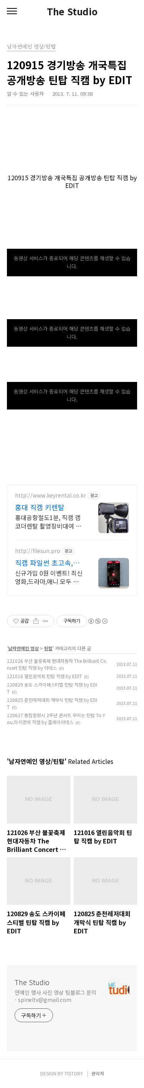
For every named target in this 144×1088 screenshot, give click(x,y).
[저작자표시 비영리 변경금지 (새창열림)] (97, 621)
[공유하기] (36, 621)
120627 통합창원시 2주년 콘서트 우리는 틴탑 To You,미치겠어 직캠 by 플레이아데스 (56, 718)
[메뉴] (12, 11)
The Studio (72, 11)
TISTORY (74, 1073)
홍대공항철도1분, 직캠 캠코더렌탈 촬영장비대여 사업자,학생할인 (48, 521)
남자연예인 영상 (23, 648)
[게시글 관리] (45, 621)
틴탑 (48, 648)
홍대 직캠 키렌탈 (40, 507)
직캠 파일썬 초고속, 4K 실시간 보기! (44, 562)
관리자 (97, 1073)
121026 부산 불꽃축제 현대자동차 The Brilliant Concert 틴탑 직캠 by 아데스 (56, 664)
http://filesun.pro (37, 551)
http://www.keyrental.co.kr (50, 495)
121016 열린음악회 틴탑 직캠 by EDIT (44, 676)
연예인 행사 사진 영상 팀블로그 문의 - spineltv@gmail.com (55, 995)
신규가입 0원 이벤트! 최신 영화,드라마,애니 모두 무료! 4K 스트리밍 (49, 577)
